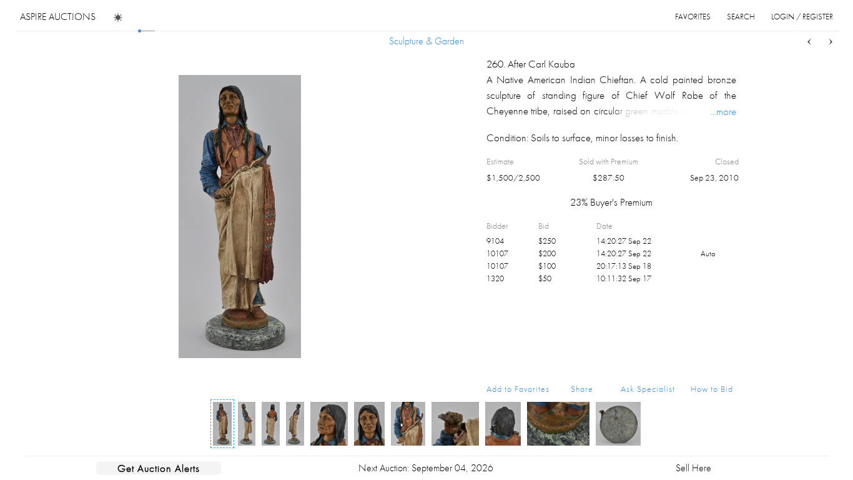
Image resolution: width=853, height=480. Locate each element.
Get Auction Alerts (158, 468)
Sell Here (693, 467)
